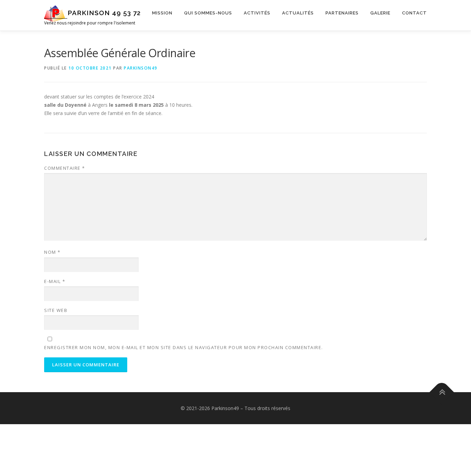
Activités (257, 12)
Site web (55, 310)
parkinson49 (141, 68)
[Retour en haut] (442, 392)
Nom (52, 252)
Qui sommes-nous (208, 12)
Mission (162, 12)
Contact (414, 12)
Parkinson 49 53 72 (104, 13)
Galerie (380, 12)
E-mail (54, 281)
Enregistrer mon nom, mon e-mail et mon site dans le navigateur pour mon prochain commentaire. (183, 347)
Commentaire (64, 168)
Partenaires (342, 12)
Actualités (298, 12)
